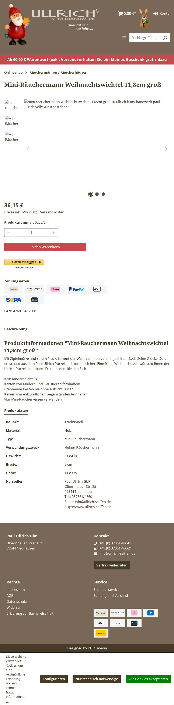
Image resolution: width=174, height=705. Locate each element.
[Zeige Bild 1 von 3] (90, 194)
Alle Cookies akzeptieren (148, 679)
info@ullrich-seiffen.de (117, 553)
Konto (164, 13)
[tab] (15, 329)
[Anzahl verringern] (8, 232)
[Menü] (124, 37)
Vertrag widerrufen (111, 565)
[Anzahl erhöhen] (53, 232)
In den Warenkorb (45, 247)
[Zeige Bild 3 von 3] (103, 194)
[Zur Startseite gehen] (17, 24)
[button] (24, 264)
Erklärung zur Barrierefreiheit (30, 613)
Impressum (16, 589)
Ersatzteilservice (106, 589)
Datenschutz (17, 601)
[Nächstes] (166, 149)
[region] (87, 148)
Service (100, 581)
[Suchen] (165, 37)
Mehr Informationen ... (16, 696)
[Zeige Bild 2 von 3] (97, 194)
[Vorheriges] (27, 149)
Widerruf (14, 607)
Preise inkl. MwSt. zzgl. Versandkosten (34, 212)
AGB (10, 595)
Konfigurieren (54, 679)
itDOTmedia (97, 648)
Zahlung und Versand (111, 595)
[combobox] (144, 37)
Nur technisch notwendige (96, 679)
